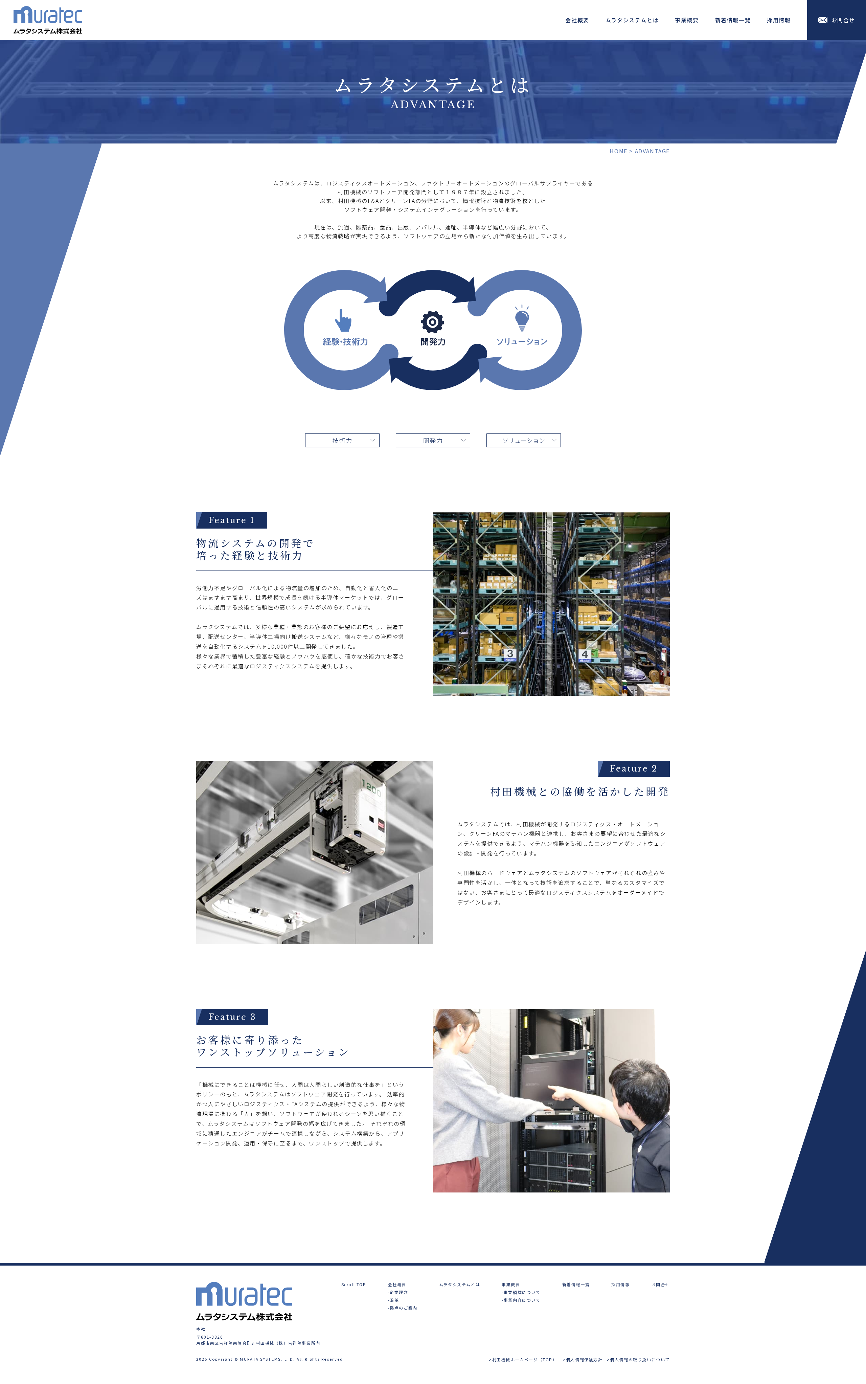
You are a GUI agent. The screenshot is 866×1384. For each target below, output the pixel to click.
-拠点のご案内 (402, 1307)
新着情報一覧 (733, 20)
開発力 (433, 440)
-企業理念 (398, 1292)
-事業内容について (521, 1299)
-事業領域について (521, 1292)
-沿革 (393, 1299)
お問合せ (661, 1284)
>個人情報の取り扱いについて (638, 1359)
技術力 (342, 440)
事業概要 (687, 20)
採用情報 (779, 20)
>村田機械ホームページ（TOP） (524, 1359)
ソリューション (523, 440)
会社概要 (577, 20)
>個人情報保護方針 (582, 1359)
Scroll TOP (353, 1284)
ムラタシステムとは (632, 20)
